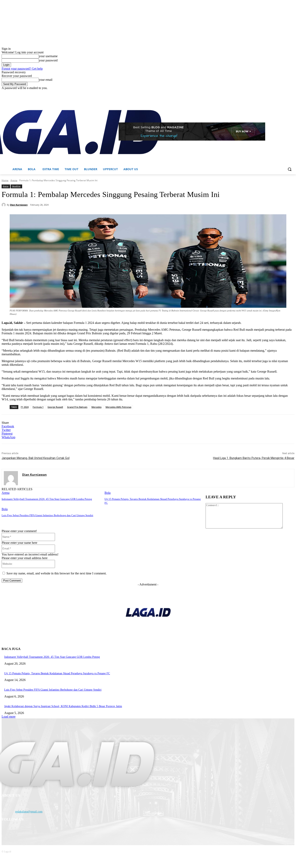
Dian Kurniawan (19, 204)
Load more (9, 716)
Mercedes (96, 406)
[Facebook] (269, 92)
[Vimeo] (286, 92)
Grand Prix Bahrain (77, 406)
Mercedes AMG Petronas (118, 406)
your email (45, 79)
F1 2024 (25, 406)
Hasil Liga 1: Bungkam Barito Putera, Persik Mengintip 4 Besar (253, 458)
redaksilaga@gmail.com (28, 811)
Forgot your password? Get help (22, 68)
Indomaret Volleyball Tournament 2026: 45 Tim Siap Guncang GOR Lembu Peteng (47, 499)
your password (48, 60)
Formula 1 (38, 406)
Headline (16, 186)
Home (5, 180)
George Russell (55, 406)
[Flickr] (26, 830)
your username (48, 56)
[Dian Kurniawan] (4, 205)
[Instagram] (275, 92)
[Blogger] (6, 830)
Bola (108, 492)
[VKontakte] (47, 830)
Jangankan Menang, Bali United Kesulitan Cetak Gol (35, 458)
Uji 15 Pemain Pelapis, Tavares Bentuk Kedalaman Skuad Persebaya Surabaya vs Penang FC (57, 673)
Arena (13, 180)
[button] (289, 169)
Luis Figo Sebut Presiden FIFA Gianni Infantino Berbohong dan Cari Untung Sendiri (47, 515)
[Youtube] (292, 92)
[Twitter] (281, 92)
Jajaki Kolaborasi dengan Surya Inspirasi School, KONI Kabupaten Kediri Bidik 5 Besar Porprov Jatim (63, 706)
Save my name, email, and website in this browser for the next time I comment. (56, 573)
